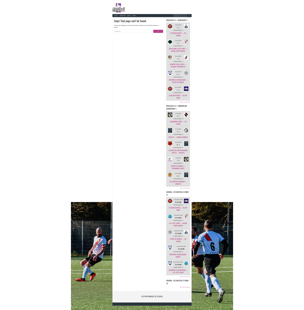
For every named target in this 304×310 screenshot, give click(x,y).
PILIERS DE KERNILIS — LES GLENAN (178, 240)
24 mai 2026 (178, 113)
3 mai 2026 (178, 158)
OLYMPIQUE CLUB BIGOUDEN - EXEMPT (178, 255)
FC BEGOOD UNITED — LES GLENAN (178, 34)
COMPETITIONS (122, 15)
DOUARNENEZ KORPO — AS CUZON (178, 122)
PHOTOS (134, 15)
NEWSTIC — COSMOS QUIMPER (178, 137)
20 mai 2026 (178, 25)
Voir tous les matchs (185, 102)
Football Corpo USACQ (145, 7)
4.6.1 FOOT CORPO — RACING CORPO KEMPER (178, 224)
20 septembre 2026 (178, 262)
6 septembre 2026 (178, 199)
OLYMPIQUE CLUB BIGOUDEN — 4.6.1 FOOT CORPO (178, 271)
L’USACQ (116, 15)
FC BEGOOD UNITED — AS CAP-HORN (178, 96)
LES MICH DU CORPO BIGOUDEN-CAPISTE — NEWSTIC (178, 151)
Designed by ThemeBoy (186, 306)
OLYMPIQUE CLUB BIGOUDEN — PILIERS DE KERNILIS (178, 81)
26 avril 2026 (178, 40)
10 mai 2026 (178, 142)
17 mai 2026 (178, 129)
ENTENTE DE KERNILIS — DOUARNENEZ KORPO (178, 167)
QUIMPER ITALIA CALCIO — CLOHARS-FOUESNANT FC (178, 65)
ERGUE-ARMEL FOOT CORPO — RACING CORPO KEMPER (178, 49)
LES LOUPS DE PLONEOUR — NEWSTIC (178, 182)
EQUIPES (129, 15)
